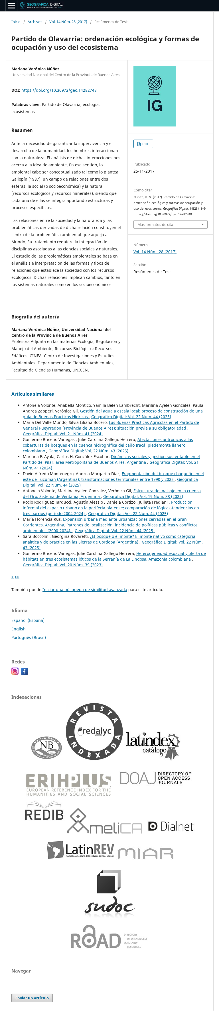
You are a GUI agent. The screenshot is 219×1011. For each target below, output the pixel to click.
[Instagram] (15, 673)
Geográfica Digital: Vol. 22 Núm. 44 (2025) (131, 416)
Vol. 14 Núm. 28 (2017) (68, 21)
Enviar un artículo (32, 997)
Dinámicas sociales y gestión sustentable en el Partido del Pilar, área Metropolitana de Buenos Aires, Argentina (111, 459)
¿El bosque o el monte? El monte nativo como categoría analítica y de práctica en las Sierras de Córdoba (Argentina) (109, 539)
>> (17, 576)
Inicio (16, 21)
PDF (145, 143)
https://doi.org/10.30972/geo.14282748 (59, 90)
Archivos (35, 21)
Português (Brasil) (28, 637)
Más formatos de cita (155, 224)
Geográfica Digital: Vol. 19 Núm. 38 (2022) (143, 496)
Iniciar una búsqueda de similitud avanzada (84, 589)
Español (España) (27, 620)
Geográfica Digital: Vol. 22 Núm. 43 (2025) (88, 451)
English (18, 629)
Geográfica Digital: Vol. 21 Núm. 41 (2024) (63, 433)
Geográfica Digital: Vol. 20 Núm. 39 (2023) (63, 564)
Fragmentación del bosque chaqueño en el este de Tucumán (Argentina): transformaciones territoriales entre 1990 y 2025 (113, 476)
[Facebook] (24, 673)
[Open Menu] (11, 5)
